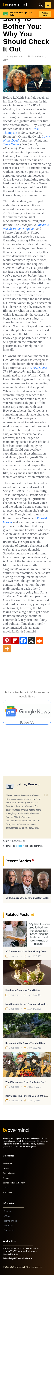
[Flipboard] (15, 742)
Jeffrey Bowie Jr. (14, 56)
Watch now (45, 13)
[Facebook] (23, 742)
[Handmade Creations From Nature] (27, 1074)
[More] (7, 750)
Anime (6, 1282)
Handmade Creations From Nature (22, 1091)
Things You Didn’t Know (14, 1287)
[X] (31, 742)
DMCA (7, 1320)
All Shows (7, 1296)
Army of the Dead (33, 144)
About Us (8, 1330)
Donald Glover (14, 600)
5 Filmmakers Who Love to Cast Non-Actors (28, 999)
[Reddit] (39, 742)
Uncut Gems (38, 418)
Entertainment (10, 1277)
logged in (20, 947)
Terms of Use (10, 1325)
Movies (6, 1272)
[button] (48, 5)
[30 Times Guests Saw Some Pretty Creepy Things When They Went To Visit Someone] (27, 1035)
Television (8, 1268)
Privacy (7, 1315)
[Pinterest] (7, 742)
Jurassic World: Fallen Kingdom (24, 250)
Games (6, 1292)
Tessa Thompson (16, 137)
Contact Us (9, 1335)
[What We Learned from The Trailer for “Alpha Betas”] (27, 1166)
